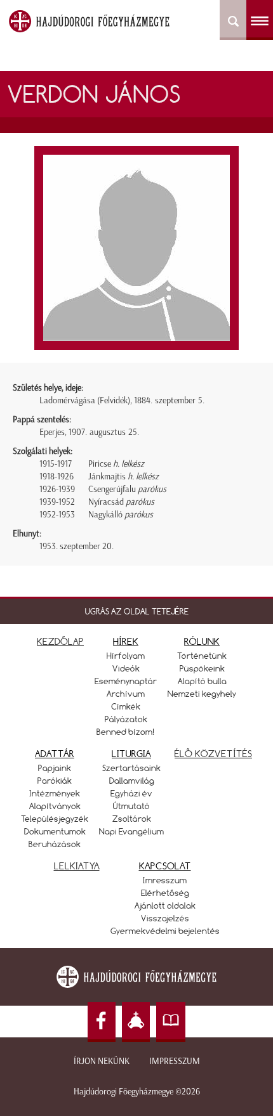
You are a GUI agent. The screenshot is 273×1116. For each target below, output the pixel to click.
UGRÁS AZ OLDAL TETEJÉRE (137, 611)
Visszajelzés (165, 918)
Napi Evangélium (131, 831)
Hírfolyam (126, 656)
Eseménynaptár (126, 681)
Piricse (116, 463)
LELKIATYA (77, 866)
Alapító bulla (202, 681)
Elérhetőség (165, 893)
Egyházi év (131, 793)
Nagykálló (120, 514)
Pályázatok (126, 719)
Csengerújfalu (127, 489)
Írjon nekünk (102, 1061)
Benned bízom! (126, 732)
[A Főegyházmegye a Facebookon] (102, 1022)
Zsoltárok (131, 819)
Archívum (126, 694)
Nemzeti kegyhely (202, 694)
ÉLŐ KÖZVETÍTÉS (213, 754)
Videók (126, 668)
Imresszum (165, 880)
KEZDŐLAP (60, 641)
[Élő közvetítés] (136, 1022)
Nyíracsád (121, 501)
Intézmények (54, 793)
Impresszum (174, 1061)
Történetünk (202, 656)
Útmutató (131, 806)
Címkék (125, 706)
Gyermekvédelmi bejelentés (165, 931)
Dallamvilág (131, 780)
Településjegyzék (54, 819)
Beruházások (55, 844)
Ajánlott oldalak (165, 905)
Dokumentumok (55, 831)
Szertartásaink (131, 768)
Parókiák (54, 780)
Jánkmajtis (123, 476)
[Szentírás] (170, 1022)
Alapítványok (55, 806)
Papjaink (54, 768)
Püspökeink (202, 668)
